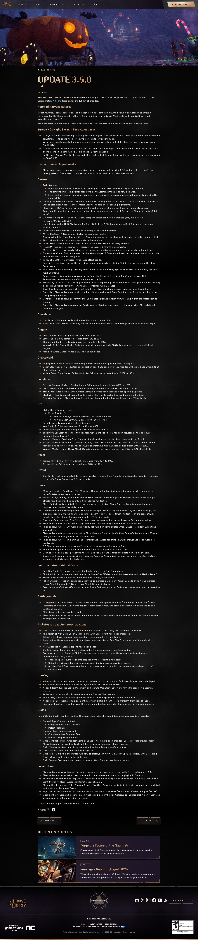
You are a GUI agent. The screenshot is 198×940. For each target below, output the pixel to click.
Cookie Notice (111, 924)
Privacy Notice (95, 924)
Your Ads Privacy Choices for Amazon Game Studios (97, 927)
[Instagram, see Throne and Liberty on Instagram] (148, 900)
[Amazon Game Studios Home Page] (14, 928)
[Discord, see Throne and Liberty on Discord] (137, 900)
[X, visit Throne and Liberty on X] (143, 900)
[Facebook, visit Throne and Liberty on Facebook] (154, 900)
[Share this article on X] (48, 810)
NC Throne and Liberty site (99, 919)
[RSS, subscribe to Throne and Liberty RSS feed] (165, 900)
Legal (83, 924)
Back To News (48, 70)
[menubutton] (22, 4)
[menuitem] (22, 4)
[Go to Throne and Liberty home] (6, 4)
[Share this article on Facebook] (53, 810)
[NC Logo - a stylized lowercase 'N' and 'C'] (30, 928)
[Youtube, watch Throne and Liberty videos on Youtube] (160, 900)
